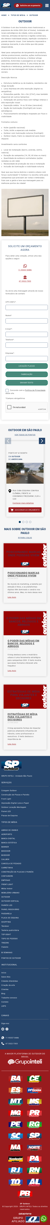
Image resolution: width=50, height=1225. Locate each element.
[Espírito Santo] (15, 1090)
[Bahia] (15, 1078)
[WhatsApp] (43, 1218)
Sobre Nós (5, 977)
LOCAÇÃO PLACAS (27, 366)
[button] (20, 522)
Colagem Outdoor (9, 791)
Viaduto (4, 947)
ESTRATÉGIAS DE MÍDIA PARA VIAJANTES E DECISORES (23, 717)
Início (3, 973)
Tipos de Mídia (18, 15)
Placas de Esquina (9, 816)
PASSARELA (6, 914)
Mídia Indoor (6, 889)
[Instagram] (7, 1029)
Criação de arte (8, 985)
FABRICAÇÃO (26, 374)
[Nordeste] (15, 1159)
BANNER (5, 847)
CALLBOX (5, 859)
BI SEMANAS (6, 953)
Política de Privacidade (35, 390)
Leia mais (12, 597)
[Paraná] (34, 1113)
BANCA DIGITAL (8, 839)
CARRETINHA (7, 868)
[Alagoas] (34, 1182)
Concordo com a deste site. (25, 391)
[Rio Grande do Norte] (34, 1170)
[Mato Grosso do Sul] (34, 1101)
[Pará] (34, 1159)
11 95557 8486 (25, 270)
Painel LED (6, 811)
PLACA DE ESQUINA (10, 918)
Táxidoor (5, 926)
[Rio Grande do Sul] (34, 1124)
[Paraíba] (25, 1193)
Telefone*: (10, 340)
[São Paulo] (34, 1136)
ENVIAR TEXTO (26, 383)
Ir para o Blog (25, 538)
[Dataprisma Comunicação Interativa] (25, 1214)
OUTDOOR (5, 897)
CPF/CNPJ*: (11, 302)
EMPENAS (5, 880)
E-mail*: (9, 329)
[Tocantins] (15, 1182)
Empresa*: (10, 353)
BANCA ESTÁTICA (9, 843)
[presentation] (8, 441)
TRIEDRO (5, 943)
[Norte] (34, 1147)
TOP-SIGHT (6, 934)
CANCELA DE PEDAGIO (11, 864)
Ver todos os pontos (25, 435)
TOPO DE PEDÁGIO (9, 939)
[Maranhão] (15, 1147)
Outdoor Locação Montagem (13, 807)
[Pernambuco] (15, 1124)
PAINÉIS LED (6, 905)
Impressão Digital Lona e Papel (15, 803)
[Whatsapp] (2, 1037)
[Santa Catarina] (15, 1136)
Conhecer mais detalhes (23, 503)
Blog (3, 994)
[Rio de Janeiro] (15, 1170)
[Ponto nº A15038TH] (25, 474)
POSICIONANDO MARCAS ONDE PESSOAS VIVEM (23, 574)
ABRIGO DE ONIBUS (9, 830)
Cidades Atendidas (9, 981)
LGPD (3, 1006)
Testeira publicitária (10, 930)
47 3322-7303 (25, 281)
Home (4, 15)
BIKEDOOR (5, 851)
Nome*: (9, 316)
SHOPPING (6, 922)
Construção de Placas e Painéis (15, 795)
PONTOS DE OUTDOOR (11, 958)
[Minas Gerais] (15, 1113)
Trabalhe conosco (9, 998)
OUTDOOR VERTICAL (10, 901)
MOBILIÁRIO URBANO (10, 893)
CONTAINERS (7, 876)
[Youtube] (2, 1029)
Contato (4, 1002)
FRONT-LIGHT (7, 884)
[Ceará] (34, 1078)
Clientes (4, 989)
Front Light (6, 799)
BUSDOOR (5, 855)
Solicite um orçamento (30, 6)
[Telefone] (2, 1043)
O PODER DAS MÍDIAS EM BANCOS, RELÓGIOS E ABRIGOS (23, 643)
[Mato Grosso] (15, 1101)
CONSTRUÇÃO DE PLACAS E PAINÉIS (17, 872)
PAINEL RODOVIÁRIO (10, 909)
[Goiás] (34, 1090)
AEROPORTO (6, 834)
